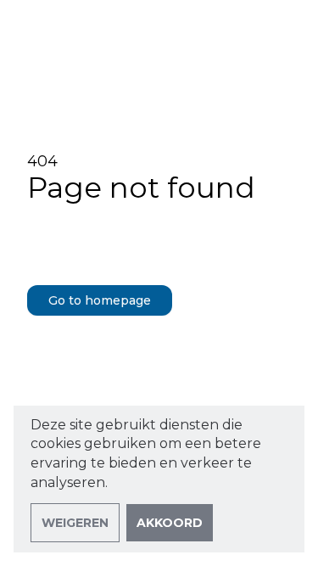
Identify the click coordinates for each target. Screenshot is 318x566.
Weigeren (75, 522)
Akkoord (170, 522)
